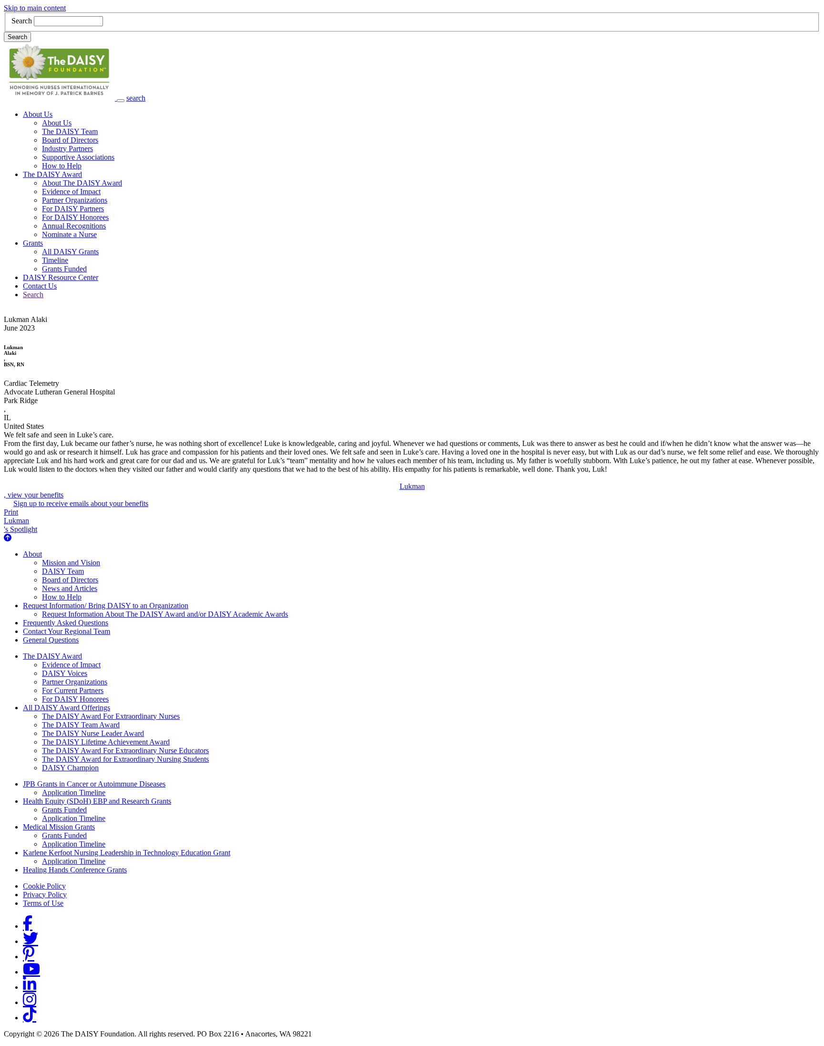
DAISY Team (63, 571)
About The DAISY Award (82, 183)
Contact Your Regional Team (66, 631)
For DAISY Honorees (75, 217)
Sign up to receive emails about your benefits (80, 503)
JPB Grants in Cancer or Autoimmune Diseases (94, 784)
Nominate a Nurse (69, 234)
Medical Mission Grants (59, 827)
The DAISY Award (52, 174)
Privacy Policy (45, 895)
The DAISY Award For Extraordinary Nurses (111, 716)
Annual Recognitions (74, 226)
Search (21, 21)
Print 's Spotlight (20, 520)
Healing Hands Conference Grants (75, 870)
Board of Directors (70, 140)
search (135, 98)
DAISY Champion (70, 768)
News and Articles (69, 588)
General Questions (51, 640)
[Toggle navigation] (120, 100)
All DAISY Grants (70, 252)
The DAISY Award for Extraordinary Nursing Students (125, 759)
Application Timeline (73, 792)
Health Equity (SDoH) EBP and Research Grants (97, 801)
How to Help (62, 166)
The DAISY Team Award (81, 725)
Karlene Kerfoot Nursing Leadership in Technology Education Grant (126, 853)
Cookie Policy (44, 886)
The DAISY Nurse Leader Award (93, 733)
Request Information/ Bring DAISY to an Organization (105, 605)
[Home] (60, 98)
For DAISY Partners (73, 209)
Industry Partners (67, 149)
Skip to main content (35, 8)
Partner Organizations (74, 200)
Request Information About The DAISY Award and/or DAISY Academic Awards (165, 614)
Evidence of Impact (71, 191)
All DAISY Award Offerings (66, 708)
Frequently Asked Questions (65, 623)
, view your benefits (214, 490)
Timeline (55, 260)
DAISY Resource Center (60, 277)
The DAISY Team (70, 131)
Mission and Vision (71, 563)
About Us (37, 114)
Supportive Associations (78, 157)
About (32, 554)
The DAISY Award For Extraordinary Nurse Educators (125, 750)
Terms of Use (43, 903)
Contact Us (40, 286)
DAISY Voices (64, 673)
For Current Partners (72, 690)
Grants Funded (64, 269)
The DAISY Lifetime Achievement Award (106, 742)
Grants (33, 243)
